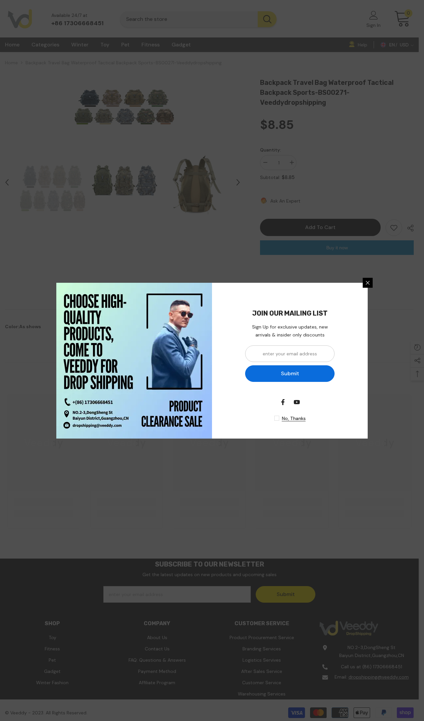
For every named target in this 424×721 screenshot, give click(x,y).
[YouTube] (297, 402)
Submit (290, 373)
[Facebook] (283, 402)
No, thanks (294, 418)
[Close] (368, 283)
